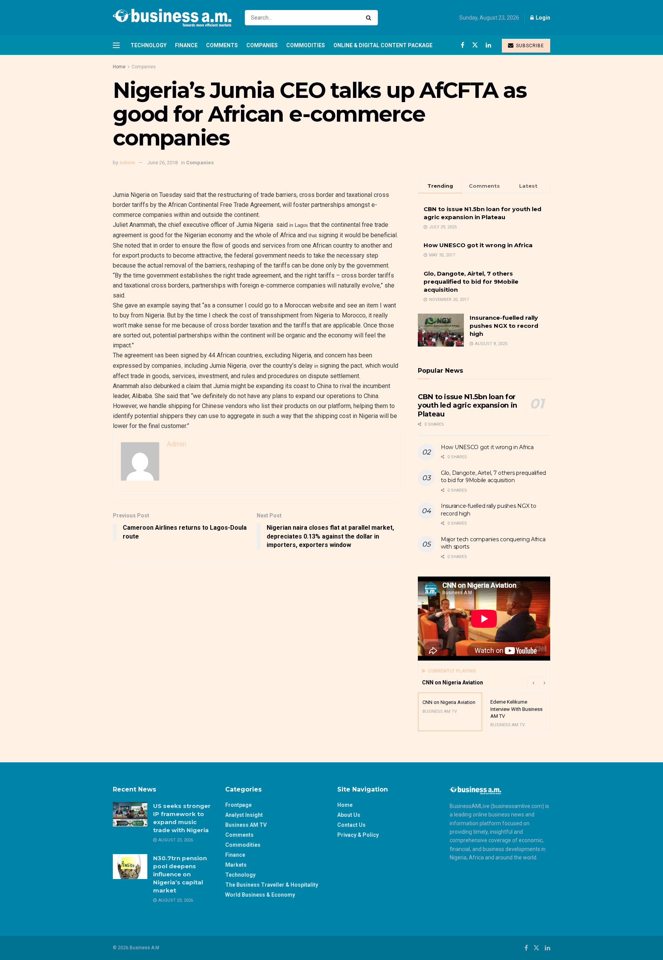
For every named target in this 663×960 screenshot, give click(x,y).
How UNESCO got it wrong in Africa (478, 245)
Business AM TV (246, 825)
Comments (222, 45)
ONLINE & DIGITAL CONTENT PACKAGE (382, 45)
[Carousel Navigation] (538, 682)
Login (542, 18)
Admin (127, 162)
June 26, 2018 (162, 162)
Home (119, 66)
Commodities (305, 45)
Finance (186, 45)
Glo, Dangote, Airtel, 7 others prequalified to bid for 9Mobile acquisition (471, 281)
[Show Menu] (116, 45)
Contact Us (351, 825)
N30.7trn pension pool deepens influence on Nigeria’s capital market (180, 874)
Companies (262, 45)
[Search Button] (370, 17)
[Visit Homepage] (172, 17)
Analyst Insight (244, 815)
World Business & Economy (260, 895)
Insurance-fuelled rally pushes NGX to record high (504, 325)
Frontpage (238, 805)
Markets (236, 865)
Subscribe (529, 45)
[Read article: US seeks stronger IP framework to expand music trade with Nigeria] (130, 814)
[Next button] (544, 682)
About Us (348, 815)
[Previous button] (533, 682)
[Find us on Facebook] (462, 45)
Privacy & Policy (358, 835)
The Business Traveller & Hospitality (271, 885)
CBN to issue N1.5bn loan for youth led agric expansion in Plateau (467, 405)
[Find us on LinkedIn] (488, 45)
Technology (148, 45)
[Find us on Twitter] (475, 45)
